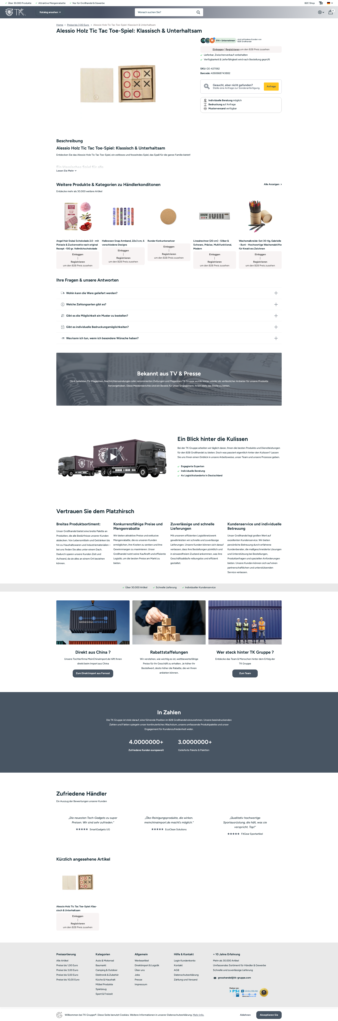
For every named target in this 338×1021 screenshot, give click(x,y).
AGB (176, 970)
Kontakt (178, 965)
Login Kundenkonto (184, 960)
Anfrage (271, 86)
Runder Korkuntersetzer (161, 240)
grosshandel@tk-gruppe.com (234, 977)
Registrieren (233, 49)
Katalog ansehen (49, 12)
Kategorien (103, 954)
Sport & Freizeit (104, 993)
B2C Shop (310, 3)
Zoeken (198, 12)
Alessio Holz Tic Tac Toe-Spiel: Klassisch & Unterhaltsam (76, 908)
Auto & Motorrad (105, 960)
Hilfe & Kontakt (184, 954)
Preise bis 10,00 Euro (67, 979)
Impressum (141, 984)
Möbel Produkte (104, 984)
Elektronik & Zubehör (107, 974)
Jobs (137, 974)
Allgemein (141, 954)
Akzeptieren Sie (269, 1014)
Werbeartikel (142, 960)
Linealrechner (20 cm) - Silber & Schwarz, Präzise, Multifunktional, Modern (212, 244)
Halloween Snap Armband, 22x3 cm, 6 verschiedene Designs (123, 242)
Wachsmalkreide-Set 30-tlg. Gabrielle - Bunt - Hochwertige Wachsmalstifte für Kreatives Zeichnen (260, 244)
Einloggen (218, 49)
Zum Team (245, 673)
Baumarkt (101, 965)
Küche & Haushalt (105, 979)
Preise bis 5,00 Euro (67, 974)
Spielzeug (101, 989)
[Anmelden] (321, 12)
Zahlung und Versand (185, 979)
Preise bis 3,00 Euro (78, 24)
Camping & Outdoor (106, 970)
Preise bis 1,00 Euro (67, 965)
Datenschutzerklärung (186, 974)
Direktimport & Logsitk (147, 965)
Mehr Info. (198, 1014)
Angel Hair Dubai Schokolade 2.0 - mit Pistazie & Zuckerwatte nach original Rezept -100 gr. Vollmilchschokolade (77, 244)
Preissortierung (66, 954)
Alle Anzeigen (272, 184)
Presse (138, 979)
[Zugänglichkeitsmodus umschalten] (321, 3)
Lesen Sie (65, 170)
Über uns (140, 970)
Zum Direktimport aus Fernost (93, 673)
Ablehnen (245, 1015)
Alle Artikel (62, 960)
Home (59, 24)
